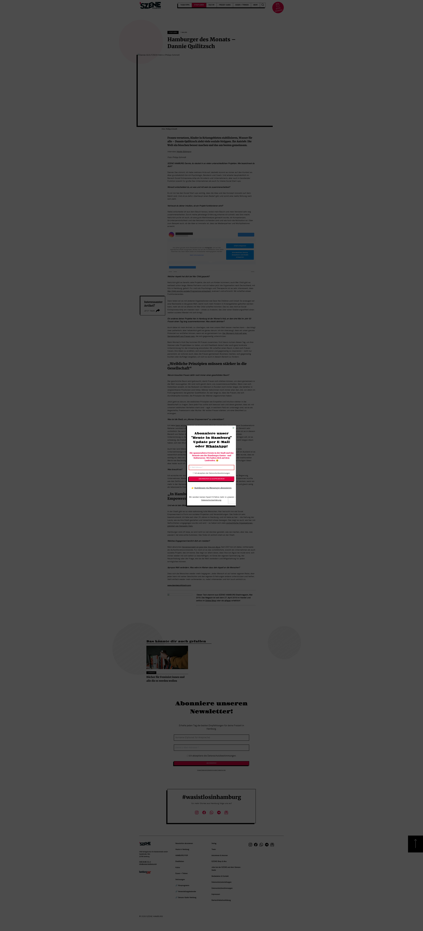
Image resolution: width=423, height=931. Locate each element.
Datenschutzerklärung (211, 500)
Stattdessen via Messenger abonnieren (213, 488)
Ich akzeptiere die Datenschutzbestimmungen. (212, 473)
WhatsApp (216, 446)
